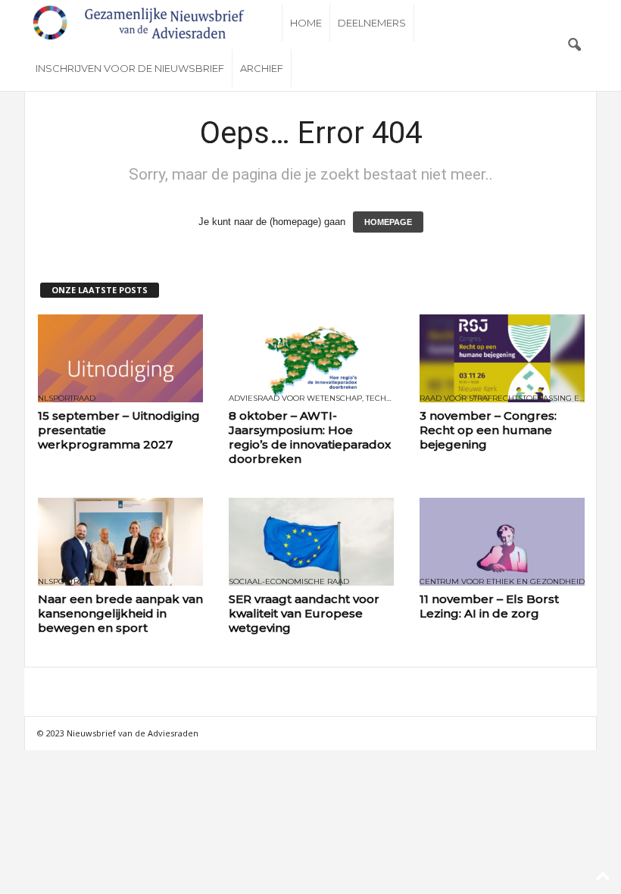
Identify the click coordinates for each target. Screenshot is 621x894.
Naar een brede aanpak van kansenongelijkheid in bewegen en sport (120, 613)
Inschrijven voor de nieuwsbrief (130, 68)
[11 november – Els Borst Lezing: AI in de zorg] (502, 542)
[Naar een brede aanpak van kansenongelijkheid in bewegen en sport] (120, 542)
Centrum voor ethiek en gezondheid (502, 582)
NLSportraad (66, 398)
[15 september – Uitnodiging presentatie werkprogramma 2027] (120, 358)
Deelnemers (372, 23)
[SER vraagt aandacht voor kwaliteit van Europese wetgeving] (311, 542)
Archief (261, 68)
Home (306, 23)
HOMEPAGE (388, 222)
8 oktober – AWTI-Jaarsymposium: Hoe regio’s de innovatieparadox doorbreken (310, 437)
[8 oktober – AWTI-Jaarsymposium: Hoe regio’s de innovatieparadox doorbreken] (311, 358)
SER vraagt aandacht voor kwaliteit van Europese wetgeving (304, 613)
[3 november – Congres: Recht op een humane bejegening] (502, 358)
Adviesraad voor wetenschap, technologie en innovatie (311, 398)
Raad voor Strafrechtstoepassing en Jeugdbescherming (502, 398)
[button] (574, 45)
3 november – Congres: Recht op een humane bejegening (488, 430)
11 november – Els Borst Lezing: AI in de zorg (489, 606)
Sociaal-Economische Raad (289, 582)
